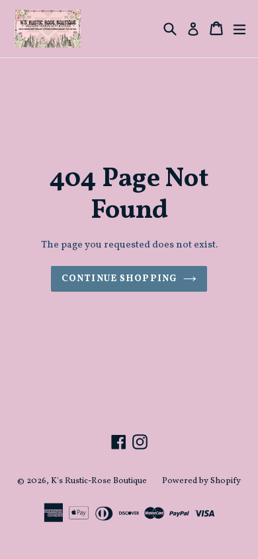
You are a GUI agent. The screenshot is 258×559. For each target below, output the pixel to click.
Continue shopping (119, 279)
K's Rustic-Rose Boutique (99, 481)
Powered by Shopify (201, 481)
